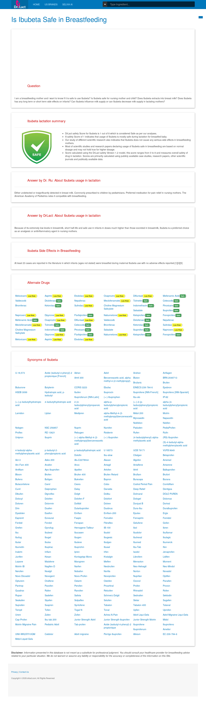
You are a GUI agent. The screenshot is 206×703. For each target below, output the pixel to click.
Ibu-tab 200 (50, 619)
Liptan (48, 413)
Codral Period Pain (142, 484)
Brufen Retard (111, 474)
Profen (136, 585)
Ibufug (18, 537)
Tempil (18, 609)
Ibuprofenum (139, 629)
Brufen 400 (80, 474)
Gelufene (138, 522)
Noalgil (48, 571)
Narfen (77, 566)
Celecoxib (168, 300)
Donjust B (138, 503)
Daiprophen (51, 488)
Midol (165, 619)
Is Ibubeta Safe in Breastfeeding (59, 19)
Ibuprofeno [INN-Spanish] (176, 392)
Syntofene (79, 605)
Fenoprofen (169, 315)
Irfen (106, 551)
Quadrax (19, 590)
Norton (136, 571)
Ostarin (78, 580)
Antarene (167, 464)
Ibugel (48, 537)
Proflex (18, 432)
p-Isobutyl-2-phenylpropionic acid (55, 452)
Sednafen (138, 595)
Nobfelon (137, 422)
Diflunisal (137, 295)
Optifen (166, 576)
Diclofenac (50, 300)
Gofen (166, 522)
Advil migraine (81, 634)
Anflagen (167, 372)
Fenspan (78, 522)
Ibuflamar (168, 532)
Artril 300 (79, 377)
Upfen (136, 609)
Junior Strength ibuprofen (117, 619)
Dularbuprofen (81, 508)
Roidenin (108, 432)
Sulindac (78, 305)
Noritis (107, 571)
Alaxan (107, 459)
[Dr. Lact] (19, 4)
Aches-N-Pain (111, 614)
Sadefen (49, 595)
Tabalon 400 (139, 605)
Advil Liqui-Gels (141, 614)
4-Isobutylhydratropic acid (58, 401)
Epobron (167, 387)
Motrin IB (19, 566)
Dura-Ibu (137, 508)
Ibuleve (78, 542)
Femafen (108, 518)
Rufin (165, 432)
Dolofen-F (79, 498)
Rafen (48, 590)
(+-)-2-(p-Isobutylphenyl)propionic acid (145, 405)
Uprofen (167, 609)
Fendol (48, 522)
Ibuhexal (137, 537)
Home (36, 4)
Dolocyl (19, 498)
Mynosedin (138, 418)
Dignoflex (49, 493)
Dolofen (49, 498)
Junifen (19, 556)
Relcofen (108, 590)
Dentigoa (167, 488)
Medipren (79, 413)
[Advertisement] (103, 55)
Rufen (136, 432)
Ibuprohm (79, 547)
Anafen (48, 464)
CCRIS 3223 (80, 387)
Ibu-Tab (137, 547)
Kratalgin (108, 556)
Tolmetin (137, 300)
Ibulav (48, 542)
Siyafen (48, 600)
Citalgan (137, 455)
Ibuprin (48, 437)
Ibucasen (79, 532)
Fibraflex (108, 522)
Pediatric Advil (52, 624)
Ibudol (107, 532)
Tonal (106, 609)
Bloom (18, 474)
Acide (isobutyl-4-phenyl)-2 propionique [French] (58, 374)
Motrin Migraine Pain (25, 624)
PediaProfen (169, 427)
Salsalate (138, 310)
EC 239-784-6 (170, 634)
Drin (17, 508)
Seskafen (20, 600)
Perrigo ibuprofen (113, 634)
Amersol (167, 459)
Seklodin (167, 595)
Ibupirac (49, 547)
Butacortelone (22, 484)
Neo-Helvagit (139, 566)
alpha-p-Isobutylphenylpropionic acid (116, 405)
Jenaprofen (168, 551)
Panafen (167, 580)
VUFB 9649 (169, 450)
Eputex (136, 513)
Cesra (77, 484)
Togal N (78, 609)
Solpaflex (79, 600)
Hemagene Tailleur (84, 527)
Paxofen (49, 585)
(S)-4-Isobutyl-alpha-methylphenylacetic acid (175, 444)
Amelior (167, 629)
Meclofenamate (112, 300)
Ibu (17, 532)
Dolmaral (137, 493)
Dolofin (77, 455)
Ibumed (137, 542)
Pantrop (19, 585)
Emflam (78, 513)
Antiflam (19, 469)
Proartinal (109, 585)
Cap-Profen (21, 619)
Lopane (19, 561)
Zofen (77, 614)
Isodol (136, 551)
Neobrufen (109, 566)
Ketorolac (49, 305)
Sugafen (167, 600)
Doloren (19, 503)
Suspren (49, 605)
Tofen (48, 609)
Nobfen (166, 422)
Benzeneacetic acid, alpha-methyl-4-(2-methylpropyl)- (117, 379)
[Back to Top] (201, 17)
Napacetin (168, 418)
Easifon (48, 513)
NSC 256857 (51, 427)
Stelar (136, 600)
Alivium (136, 634)
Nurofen (108, 427)
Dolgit (77, 493)
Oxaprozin (109, 295)
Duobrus (108, 508)
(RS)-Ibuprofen (170, 437)
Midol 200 (138, 413)
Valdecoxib (20, 300)
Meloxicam (20, 295)
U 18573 (108, 450)
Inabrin (18, 551)
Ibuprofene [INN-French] (145, 392)
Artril (135, 469)
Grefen (18, 527)
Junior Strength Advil (84, 619)
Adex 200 (49, 459)
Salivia (77, 595)
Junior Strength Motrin (144, 619)
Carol (47, 484)
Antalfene (138, 464)
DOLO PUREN (170, 493)
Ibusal (107, 547)
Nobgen (19, 427)
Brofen (48, 474)
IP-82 (165, 397)
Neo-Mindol (169, 566)
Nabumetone (110, 315)
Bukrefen (79, 479)
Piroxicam (168, 305)
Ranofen (78, 590)
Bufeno (19, 479)
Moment (167, 561)
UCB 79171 (139, 450)
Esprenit (19, 518)
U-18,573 (20, 372)
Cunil (17, 488)
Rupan (18, 595)
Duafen (48, 508)
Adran (77, 372)
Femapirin (138, 518)
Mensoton (138, 561)
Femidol (167, 518)
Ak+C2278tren (81, 459)
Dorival (166, 503)
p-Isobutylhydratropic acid (87, 450)
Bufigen (48, 479)
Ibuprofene (138, 624)
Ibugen (77, 537)
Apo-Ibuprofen (52, 469)
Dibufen (19, 493)
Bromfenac (20, 305)
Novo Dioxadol (22, 576)
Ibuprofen (168, 310)
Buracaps (138, 479)
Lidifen (166, 556)
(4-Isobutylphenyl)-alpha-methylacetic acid (146, 439)
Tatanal (166, 605)
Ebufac (107, 387)
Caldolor (49, 634)
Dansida (108, 488)
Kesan (48, 556)
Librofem (137, 556)
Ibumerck (167, 542)
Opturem (19, 580)
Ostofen (108, 580)
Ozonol (136, 580)
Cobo (106, 484)
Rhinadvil (138, 590)
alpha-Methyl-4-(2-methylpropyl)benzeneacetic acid (118, 416)
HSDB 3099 (21, 392)
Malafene (49, 561)
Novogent (50, 576)
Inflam (48, 551)
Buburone (20, 387)
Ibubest (48, 532)
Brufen (166, 382)
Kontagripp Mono (83, 556)
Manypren (79, 561)
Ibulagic (167, 537)
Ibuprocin (108, 392)
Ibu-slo (136, 397)
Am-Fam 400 (22, 464)
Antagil (107, 464)
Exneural (49, 518)
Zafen (48, 614)
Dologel (137, 498)
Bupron (107, 479)
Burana (166, 479)
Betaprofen (168, 455)
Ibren (165, 527)
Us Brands (51, 4)
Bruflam (137, 474)
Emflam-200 (110, 513)
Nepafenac (79, 300)
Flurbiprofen (80, 315)
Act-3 (18, 459)
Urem (18, 614)
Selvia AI (67, 4)
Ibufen (77, 392)
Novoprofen (110, 576)
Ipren (77, 551)
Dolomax (167, 498)
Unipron (19, 437)
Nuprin (77, 427)
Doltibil (77, 503)
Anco (77, 464)
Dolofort (108, 498)
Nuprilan (137, 576)
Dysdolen (20, 513)
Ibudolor (137, 532)
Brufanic (137, 382)
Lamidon (19, 413)
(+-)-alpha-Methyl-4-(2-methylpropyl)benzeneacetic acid (88, 440)
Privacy (14, 671)
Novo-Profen (80, 576)
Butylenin (49, 387)
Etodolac (78, 295)
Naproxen (20, 315)
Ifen (165, 547)
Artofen (107, 469)
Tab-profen (80, 624)
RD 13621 (50, 432)
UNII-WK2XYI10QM (25, 634)
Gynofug (49, 527)
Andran (137, 372)
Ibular (18, 542)
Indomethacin (140, 305)
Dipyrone (49, 315)
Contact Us (24, 671)
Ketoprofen (139, 315)
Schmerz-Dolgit (111, 595)
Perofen (78, 585)
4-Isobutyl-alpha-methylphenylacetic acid (27, 452)
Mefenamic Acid (171, 295)
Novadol (167, 571)
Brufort (166, 474)
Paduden (137, 427)
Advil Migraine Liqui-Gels (175, 614)
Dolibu (107, 493)
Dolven (107, 503)
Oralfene (49, 580)
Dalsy (77, 488)
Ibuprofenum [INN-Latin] (86, 397)
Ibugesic (108, 537)
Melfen (107, 561)
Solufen (108, 600)
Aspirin (48, 295)
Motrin (166, 413)
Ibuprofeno (168, 624)
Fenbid (18, 522)
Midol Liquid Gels (24, 638)
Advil (106, 372)
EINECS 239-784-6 (143, 387)
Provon (166, 585)
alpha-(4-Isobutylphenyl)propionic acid (175, 405)
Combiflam (168, 484)
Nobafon (78, 571)
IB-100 (107, 527)
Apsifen (78, 469)
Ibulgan (107, 542)
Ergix (165, 513)
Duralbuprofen (170, 508)
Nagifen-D (50, 566)
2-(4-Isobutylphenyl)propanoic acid (87, 405)
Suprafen (20, 605)
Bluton (136, 377)
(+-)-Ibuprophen (112, 397)
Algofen (137, 459)
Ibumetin (19, 547)
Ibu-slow (108, 455)
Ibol (135, 527)
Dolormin (49, 503)
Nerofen (19, 571)
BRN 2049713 (170, 377)
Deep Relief (139, 488)
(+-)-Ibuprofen (111, 437)
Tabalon (108, 605)
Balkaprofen (169, 469)
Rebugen (79, 432)
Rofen (166, 590)
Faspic (77, 518)
